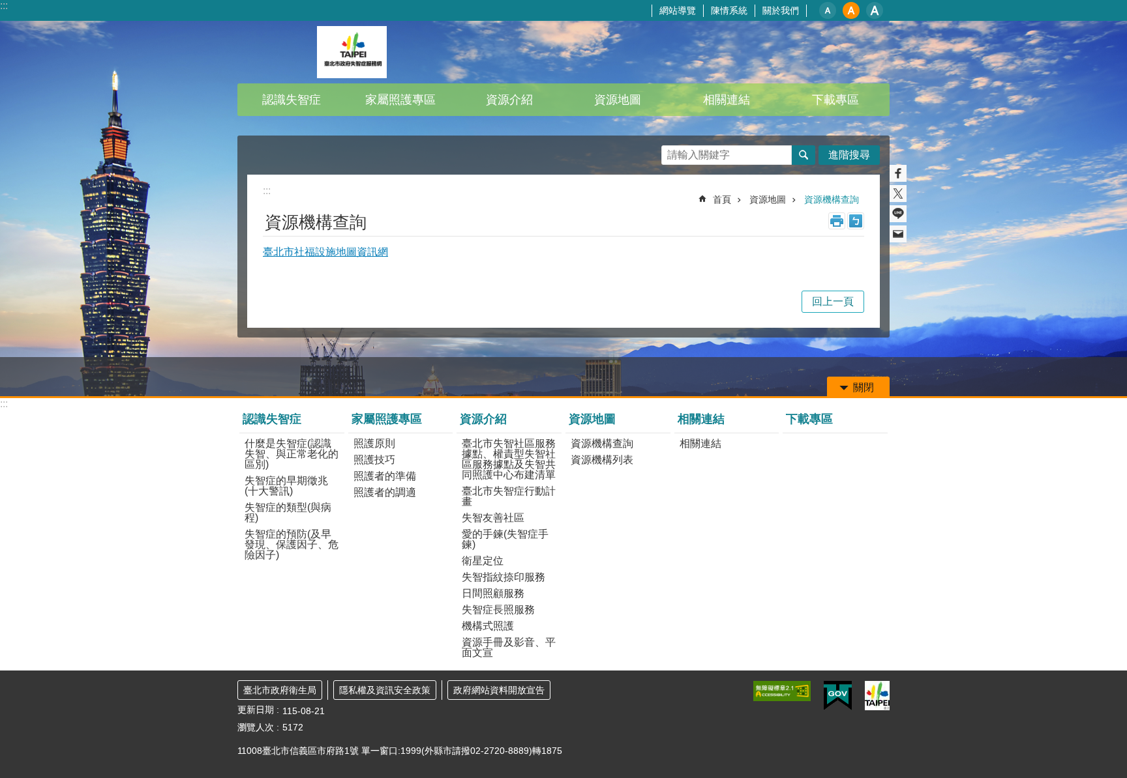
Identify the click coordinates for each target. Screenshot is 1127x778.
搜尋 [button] (803, 155)
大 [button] (874, 10)
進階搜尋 (849, 154)
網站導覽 (677, 10)
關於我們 (780, 10)
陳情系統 (729, 10)
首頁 (722, 199)
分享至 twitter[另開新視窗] (898, 193)
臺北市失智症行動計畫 (509, 496)
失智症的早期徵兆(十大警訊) (286, 486)
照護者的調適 (384, 492)
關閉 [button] (863, 387)
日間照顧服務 (493, 593)
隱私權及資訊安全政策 (384, 690)
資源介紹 (483, 418)
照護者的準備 (384, 476)
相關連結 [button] (726, 99)
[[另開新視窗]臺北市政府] (877, 695)
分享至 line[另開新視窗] (898, 213)
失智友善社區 (493, 517)
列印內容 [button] (836, 220)
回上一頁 (833, 301)
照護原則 (374, 443)
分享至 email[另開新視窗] (898, 233)
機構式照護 (488, 625)
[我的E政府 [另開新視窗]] (838, 696)
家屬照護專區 (387, 418)
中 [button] (851, 10)
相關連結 (701, 418)
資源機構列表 (602, 459)
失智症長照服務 (498, 609)
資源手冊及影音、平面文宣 (509, 647)
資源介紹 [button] (509, 99)
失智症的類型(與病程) (288, 512)
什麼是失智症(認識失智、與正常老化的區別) (291, 454)
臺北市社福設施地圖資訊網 (325, 251)
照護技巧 (374, 459)
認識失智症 (272, 418)
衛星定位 (482, 560)
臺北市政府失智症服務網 (351, 52)
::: (4, 5)
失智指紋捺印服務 (503, 577)
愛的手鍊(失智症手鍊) (505, 539)
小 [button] (827, 10)
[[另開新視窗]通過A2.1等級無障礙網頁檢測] (782, 691)
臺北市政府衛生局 (279, 690)
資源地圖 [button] (617, 99)
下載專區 (835, 99)
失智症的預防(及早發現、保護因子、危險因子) (291, 544)
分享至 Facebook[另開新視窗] (898, 173)
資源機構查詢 (831, 199)
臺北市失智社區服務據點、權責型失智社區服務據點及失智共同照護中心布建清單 (509, 459)
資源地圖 (767, 199)
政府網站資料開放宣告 (499, 690)
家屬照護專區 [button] (400, 99)
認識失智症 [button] (291, 99)
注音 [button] (855, 220)
